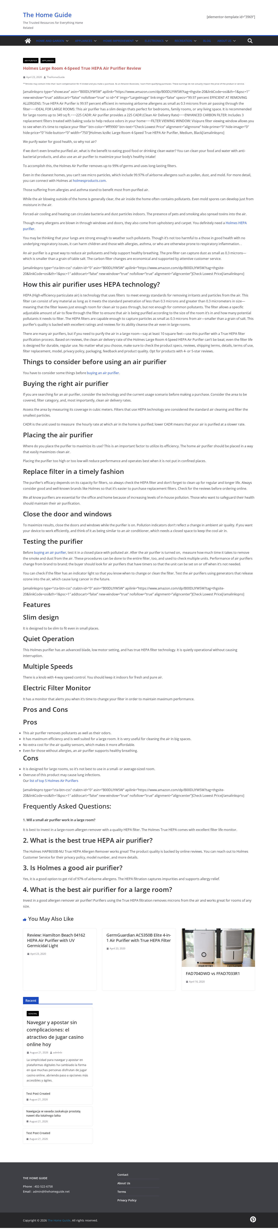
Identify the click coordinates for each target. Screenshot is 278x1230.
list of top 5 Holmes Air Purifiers (54, 780)
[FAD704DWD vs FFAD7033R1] (218, 931)
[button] (66, 41)
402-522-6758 (43, 1186)
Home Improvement (118, 41)
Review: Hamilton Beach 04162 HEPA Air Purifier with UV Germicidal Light (56, 940)
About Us (224, 41)
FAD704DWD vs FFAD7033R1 (213, 973)
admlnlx (57, 1052)
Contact (122, 1175)
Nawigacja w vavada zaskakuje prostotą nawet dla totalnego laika (53, 1113)
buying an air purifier (103, 373)
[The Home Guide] (28, 41)
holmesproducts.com (89, 180)
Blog (207, 41)
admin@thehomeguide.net (51, 1191)
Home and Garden (50, 41)
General (32, 1013)
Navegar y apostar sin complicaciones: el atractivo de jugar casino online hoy (55, 1033)
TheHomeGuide (56, 77)
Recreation (183, 41)
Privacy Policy (127, 1200)
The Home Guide (47, 15)
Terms (121, 1192)
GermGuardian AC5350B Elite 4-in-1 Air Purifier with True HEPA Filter (138, 937)
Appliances (83, 41)
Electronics (154, 41)
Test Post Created (38, 1093)
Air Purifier (31, 60)
